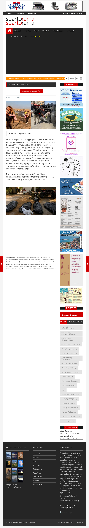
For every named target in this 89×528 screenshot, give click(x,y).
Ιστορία (36, 480)
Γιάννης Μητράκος (68, 403)
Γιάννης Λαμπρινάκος (70, 407)
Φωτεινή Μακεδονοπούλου (68, 327)
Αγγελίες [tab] (79, 321)
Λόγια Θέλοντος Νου (69, 353)
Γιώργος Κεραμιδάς (69, 399)
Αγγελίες (37, 473)
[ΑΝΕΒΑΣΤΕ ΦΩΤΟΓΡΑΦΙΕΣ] (1, 264)
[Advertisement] (44, 57)
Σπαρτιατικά (38, 484)
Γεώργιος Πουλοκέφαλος (71, 416)
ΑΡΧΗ (9, 14)
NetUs (80, 522)
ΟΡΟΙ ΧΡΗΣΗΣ (20, 14)
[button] (36, 36)
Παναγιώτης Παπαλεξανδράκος (69, 333)
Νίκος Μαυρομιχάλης (69, 349)
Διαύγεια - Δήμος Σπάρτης (70, 433)
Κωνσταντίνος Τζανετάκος (67, 358)
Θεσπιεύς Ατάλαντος (69, 363)
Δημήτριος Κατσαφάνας (71, 394)
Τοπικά (36, 457)
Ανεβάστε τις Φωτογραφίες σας (14, 485)
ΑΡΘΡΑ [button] (36, 31)
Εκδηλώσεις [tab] (71, 321)
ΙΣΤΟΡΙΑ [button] (24, 37)
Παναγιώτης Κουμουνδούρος (67, 339)
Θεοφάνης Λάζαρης (69, 368)
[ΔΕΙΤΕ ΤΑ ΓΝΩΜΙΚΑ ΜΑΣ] (87, 264)
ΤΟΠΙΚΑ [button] (28, 31)
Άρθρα (35, 461)
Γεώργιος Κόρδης (68, 421)
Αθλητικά (36, 465)
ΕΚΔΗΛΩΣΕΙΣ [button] (58, 31)
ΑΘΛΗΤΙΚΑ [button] (46, 31)
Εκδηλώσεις (38, 469)
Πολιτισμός (37, 477)
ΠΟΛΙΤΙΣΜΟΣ (13, 37)
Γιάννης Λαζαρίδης (69, 412)
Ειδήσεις (36, 454)
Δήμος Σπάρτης (66, 431)
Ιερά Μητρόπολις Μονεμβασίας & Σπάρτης (70, 437)
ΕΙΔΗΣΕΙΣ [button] (17, 31)
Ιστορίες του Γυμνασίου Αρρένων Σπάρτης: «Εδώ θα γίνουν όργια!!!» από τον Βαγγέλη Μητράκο (31, 78)
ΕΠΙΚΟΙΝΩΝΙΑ (32, 14)
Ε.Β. (63, 390)
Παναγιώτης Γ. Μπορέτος (71, 344)
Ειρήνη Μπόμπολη (68, 385)
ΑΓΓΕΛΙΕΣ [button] (70, 31)
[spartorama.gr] (66, 512)
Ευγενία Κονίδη (67, 377)
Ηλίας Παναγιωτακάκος (71, 372)
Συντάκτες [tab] (63, 321)
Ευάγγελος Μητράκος (70, 381)
